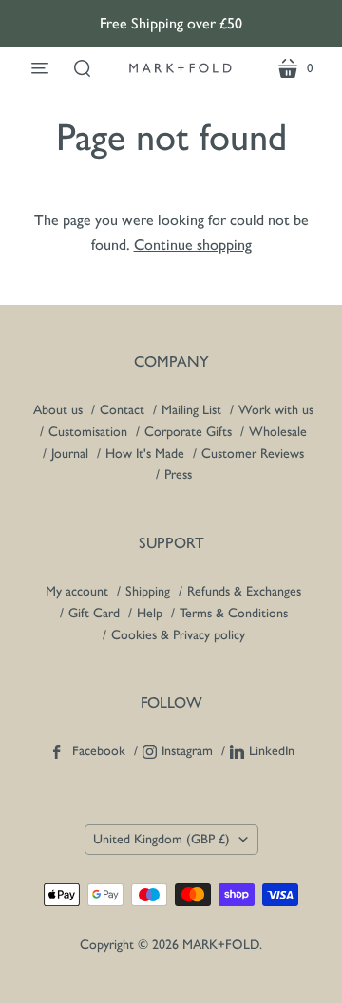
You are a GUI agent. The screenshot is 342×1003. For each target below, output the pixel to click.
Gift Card (94, 613)
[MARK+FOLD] (180, 68)
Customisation (87, 432)
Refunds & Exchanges (244, 591)
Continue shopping (193, 245)
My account (77, 591)
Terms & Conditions (234, 613)
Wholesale (278, 432)
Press (178, 474)
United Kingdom (161, 839)
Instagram (187, 751)
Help (149, 613)
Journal (69, 453)
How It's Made (144, 453)
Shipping (149, 591)
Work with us (276, 410)
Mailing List (191, 410)
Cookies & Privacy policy (178, 635)
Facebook (98, 751)
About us (58, 410)
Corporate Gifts (188, 432)
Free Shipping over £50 (171, 23)
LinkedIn (271, 751)
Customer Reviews (252, 453)
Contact (122, 410)
